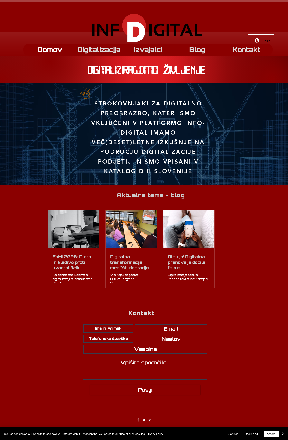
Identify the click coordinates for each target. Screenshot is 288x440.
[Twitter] (144, 420)
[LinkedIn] (150, 420)
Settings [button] (233, 434)
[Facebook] (138, 420)
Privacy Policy (154, 434)
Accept (271, 434)
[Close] (283, 434)
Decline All (251, 434)
